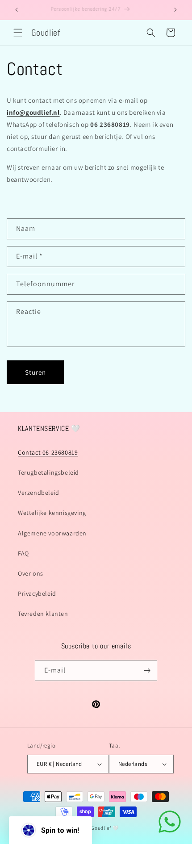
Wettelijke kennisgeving (52, 513)
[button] (18, 32)
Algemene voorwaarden (52, 533)
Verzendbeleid (38, 493)
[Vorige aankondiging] (16, 10)
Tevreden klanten (43, 614)
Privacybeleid (37, 593)
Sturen (35, 372)
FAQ (23, 553)
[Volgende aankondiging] (175, 10)
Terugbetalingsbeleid (48, 472)
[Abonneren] (147, 670)
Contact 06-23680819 (48, 452)
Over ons (30, 573)
